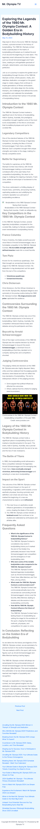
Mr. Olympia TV (11, 4)
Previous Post (20, 706)
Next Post (20, 710)
